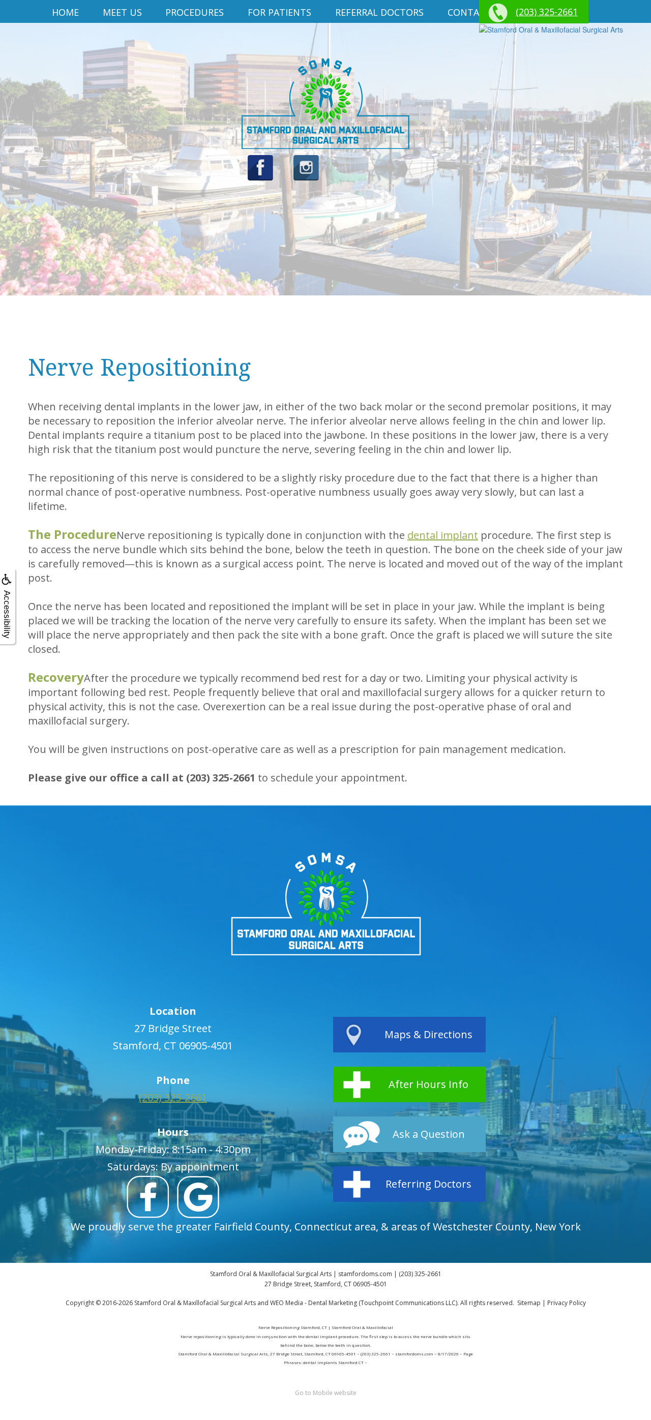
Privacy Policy (566, 1302)
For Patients (279, 12)
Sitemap (529, 1302)
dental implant (442, 535)
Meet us (122, 12)
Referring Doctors (428, 1184)
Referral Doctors (379, 12)
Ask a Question (429, 1134)
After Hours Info (428, 1084)
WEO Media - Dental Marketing (313, 1302)
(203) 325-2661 (547, 12)
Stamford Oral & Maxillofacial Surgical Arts (195, 1302)
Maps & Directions (428, 1034)
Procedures (194, 12)
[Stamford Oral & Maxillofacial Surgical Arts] (551, 29)
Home (65, 12)
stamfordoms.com (365, 1274)
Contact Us (477, 12)
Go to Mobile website (326, 1392)
